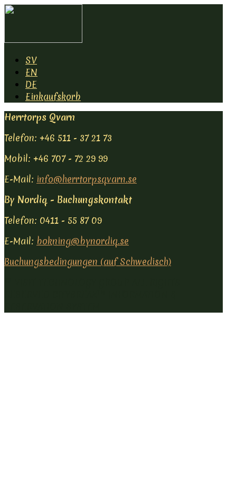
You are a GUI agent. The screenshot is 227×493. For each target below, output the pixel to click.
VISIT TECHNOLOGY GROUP (71, 282)
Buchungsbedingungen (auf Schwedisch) (87, 261)
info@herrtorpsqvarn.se (86, 179)
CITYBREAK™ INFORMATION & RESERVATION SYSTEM (90, 300)
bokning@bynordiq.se (82, 241)
